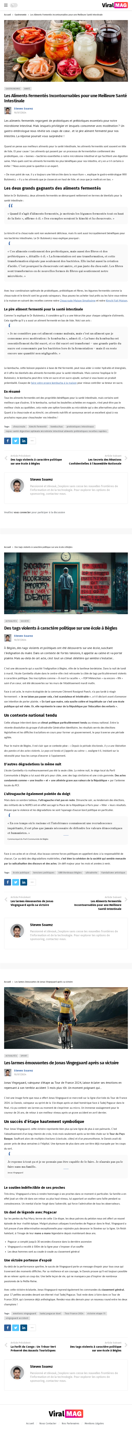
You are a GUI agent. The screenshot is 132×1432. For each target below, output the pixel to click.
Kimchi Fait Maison (116, 300)
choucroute (19, 426)
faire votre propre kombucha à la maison (54, 383)
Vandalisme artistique (113, 872)
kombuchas (57, 426)
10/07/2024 (20, 112)
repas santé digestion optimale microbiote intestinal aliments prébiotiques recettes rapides (56, 431)
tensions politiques (43, 872)
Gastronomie (13, 89)
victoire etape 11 (96, 1313)
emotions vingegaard (24, 1313)
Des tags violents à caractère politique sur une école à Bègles (60, 628)
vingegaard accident (17, 1318)
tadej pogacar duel (50, 1313)
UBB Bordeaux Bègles (70, 872)
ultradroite (91, 872)
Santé (27, 89)
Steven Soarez (23, 108)
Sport (24, 1056)
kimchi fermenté (38, 426)
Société (25, 621)
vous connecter (22, 512)
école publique (21, 872)
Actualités (11, 621)
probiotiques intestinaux (80, 426)
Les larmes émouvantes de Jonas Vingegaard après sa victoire (61, 1063)
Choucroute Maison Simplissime (78, 300)
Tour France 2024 (74, 1313)
